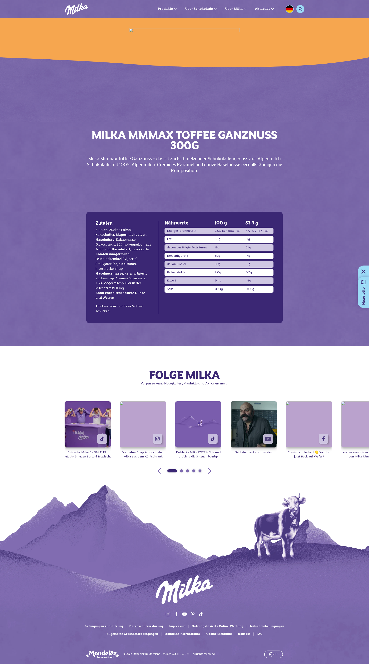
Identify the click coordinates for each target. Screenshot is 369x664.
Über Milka (234, 9)
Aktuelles (262, 9)
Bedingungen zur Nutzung (104, 626)
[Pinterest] (192, 614)
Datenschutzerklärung (146, 626)
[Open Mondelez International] (102, 654)
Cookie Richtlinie (219, 634)
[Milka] (76, 9)
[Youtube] (184, 614)
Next (209, 471)
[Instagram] (168, 614)
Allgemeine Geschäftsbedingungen (132, 634)
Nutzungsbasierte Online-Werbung (217, 626)
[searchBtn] (300, 9)
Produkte (165, 9)
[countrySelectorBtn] (290, 9)
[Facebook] (176, 614)
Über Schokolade (199, 9)
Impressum (177, 626)
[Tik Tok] (201, 614)
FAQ (260, 634)
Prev (159, 471)
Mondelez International (182, 634)
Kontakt (244, 634)
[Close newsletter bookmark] (363, 271)
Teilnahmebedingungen (266, 626)
